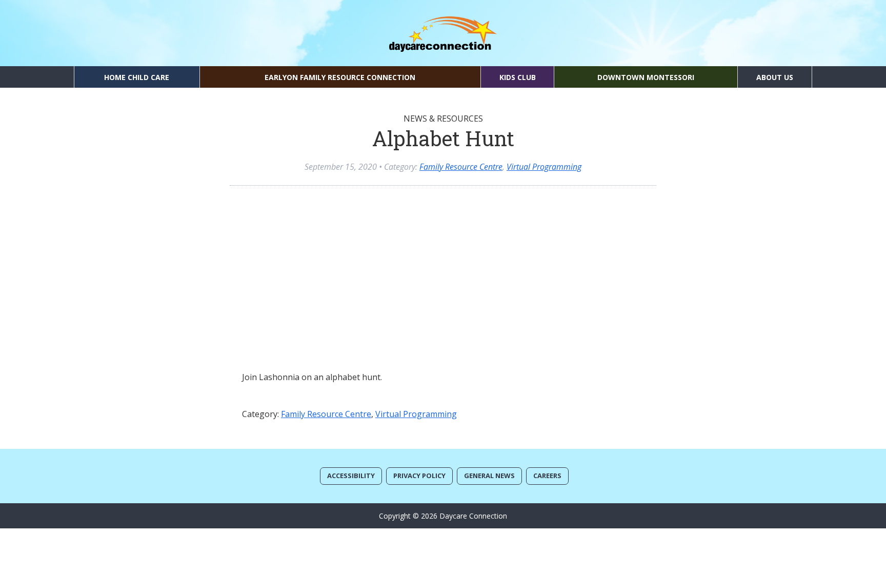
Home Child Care (136, 77)
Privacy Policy (419, 475)
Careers (547, 475)
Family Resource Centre (460, 166)
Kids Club (517, 77)
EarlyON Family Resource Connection (340, 77)
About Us (774, 77)
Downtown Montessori (645, 77)
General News (489, 475)
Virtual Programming (544, 166)
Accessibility (351, 475)
